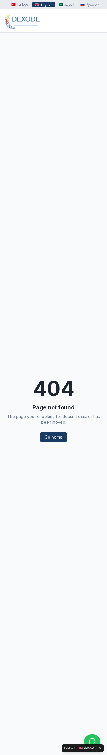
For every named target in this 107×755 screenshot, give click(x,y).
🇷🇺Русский (90, 4)
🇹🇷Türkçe (19, 4)
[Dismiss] (100, 748)
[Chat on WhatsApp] (92, 741)
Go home (53, 437)
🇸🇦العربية (66, 4)
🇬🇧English (43, 4)
